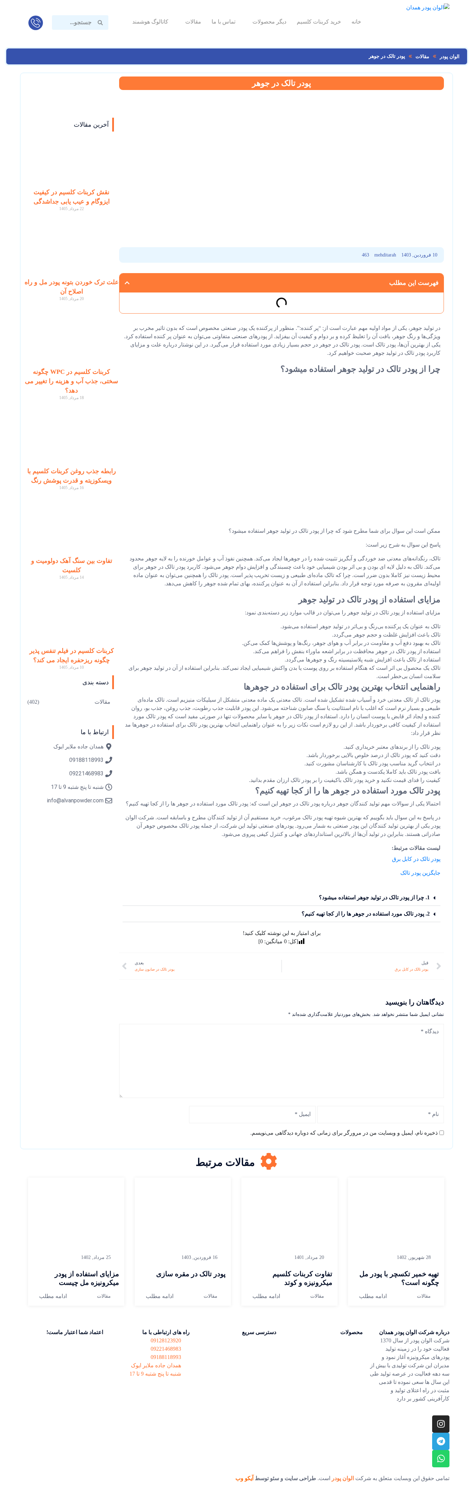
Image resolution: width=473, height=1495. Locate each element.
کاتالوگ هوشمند (150, 22)
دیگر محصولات (269, 22)
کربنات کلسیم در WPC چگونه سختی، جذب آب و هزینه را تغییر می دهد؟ (71, 381)
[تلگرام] (158, 255)
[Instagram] (440, 1424)
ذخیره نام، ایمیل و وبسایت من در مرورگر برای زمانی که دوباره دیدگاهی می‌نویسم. (344, 1133)
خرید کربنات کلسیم (319, 22)
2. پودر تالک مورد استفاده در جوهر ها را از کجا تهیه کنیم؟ (366, 914)
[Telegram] (440, 1441)
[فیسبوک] (215, 255)
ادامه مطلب (373, 1296)
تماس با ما (223, 22)
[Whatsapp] (440, 1458)
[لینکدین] (177, 255)
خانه (356, 22)
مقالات (193, 22)
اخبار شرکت (261, 1354)
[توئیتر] (138, 255)
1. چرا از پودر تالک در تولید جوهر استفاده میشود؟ (374, 897)
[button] (127, 283)
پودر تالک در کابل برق (416, 859)
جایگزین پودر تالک (420, 873)
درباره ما (265, 1368)
